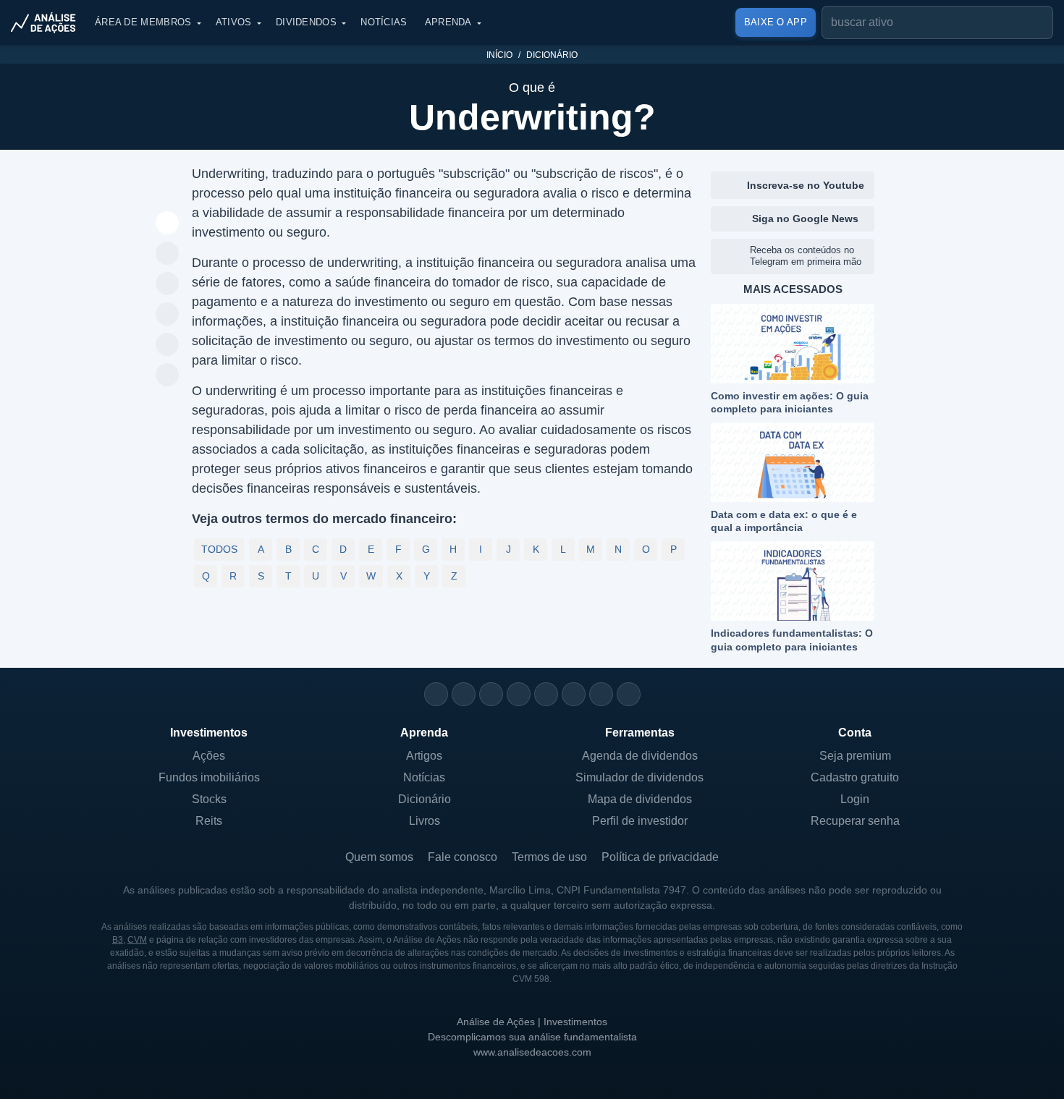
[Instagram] (436, 694)
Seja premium (855, 756)
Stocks (209, 799)
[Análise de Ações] (48, 22)
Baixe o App (775, 22)
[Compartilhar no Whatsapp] (167, 254)
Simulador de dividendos (639, 777)
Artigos (424, 756)
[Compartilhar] (167, 223)
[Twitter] (491, 694)
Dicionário (552, 55)
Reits (208, 821)
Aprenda (448, 22)
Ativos (234, 22)
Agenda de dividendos (640, 756)
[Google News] (574, 694)
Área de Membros (143, 22)
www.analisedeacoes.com (532, 1052)
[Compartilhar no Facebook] (167, 314)
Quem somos (379, 857)
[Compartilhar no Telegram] (167, 284)
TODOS (219, 549)
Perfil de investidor (640, 821)
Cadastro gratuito (855, 777)
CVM (137, 940)
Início (499, 55)
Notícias (383, 22)
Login (854, 799)
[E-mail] (629, 694)
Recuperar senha (855, 821)
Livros (424, 821)
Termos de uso (549, 857)
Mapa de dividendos (640, 799)
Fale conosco (462, 857)
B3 (117, 940)
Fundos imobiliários (209, 777)
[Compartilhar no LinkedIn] (167, 375)
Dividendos (306, 22)
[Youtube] (546, 694)
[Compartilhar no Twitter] (167, 345)
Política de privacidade (660, 857)
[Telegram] (519, 694)
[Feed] (601, 694)
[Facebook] (464, 694)
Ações (209, 756)
